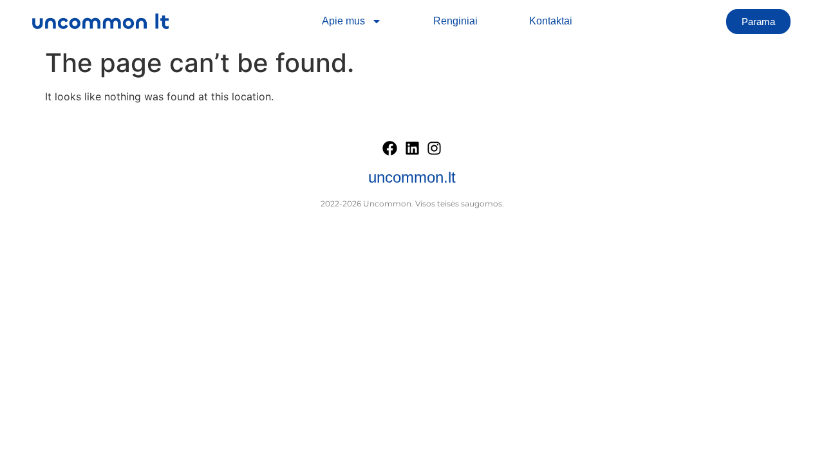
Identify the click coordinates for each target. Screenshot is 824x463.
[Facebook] (390, 148)
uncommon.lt (412, 177)
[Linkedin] (412, 148)
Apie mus (343, 20)
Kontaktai (550, 20)
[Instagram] (435, 148)
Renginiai (455, 20)
